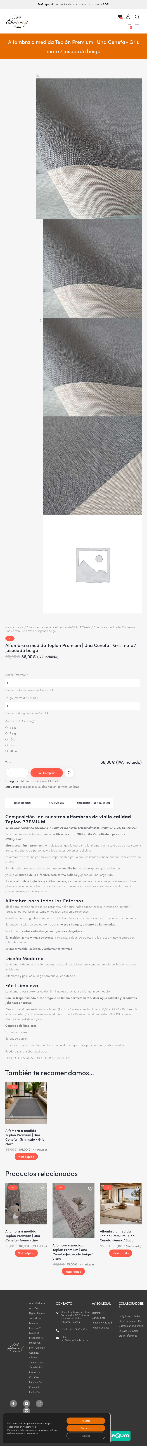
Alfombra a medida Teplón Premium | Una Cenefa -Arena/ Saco (117, 1235)
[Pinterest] (26, 1410)
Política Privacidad (102, 1322)
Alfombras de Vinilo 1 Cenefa (73, 627)
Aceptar (86, 1420)
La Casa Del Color (128, 1330)
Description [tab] (22, 803)
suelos (42, 787)
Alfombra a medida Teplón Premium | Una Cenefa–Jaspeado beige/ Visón (73, 1252)
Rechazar (86, 1428)
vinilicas (74, 787)
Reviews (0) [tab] (56, 803)
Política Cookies (100, 1327)
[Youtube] (26, 1403)
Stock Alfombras (128, 1335)
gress (23, 787)
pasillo (32, 787)
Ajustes (86, 1435)
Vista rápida (26, 1157)
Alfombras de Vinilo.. (39, 627)
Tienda (19, 627)
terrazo (62, 787)
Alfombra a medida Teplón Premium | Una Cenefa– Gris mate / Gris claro (24, 1137)
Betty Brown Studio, (130, 1316)
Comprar (49, 773)
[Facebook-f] (13, 1403)
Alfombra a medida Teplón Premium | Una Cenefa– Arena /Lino (22, 1235)
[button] (137, 25)
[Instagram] (39, 1403)
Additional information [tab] (93, 803)
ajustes (34, 1433)
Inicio (8, 627)
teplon (52, 787)
